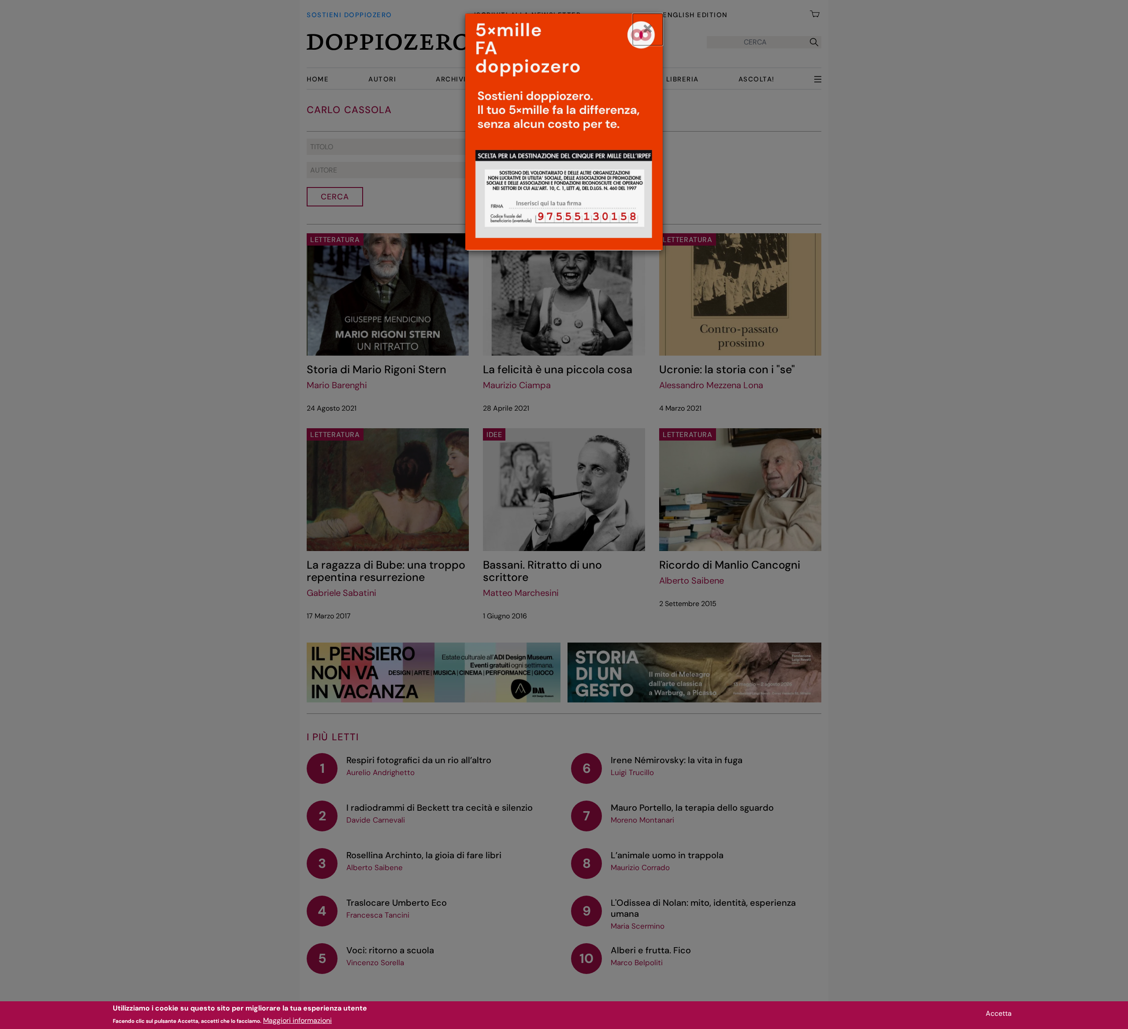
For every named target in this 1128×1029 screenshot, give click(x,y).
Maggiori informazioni (297, 1020)
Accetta (999, 1013)
